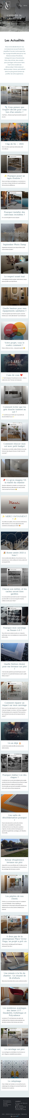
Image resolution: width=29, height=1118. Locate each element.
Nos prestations (7, 1100)
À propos (5, 1103)
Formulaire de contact (20, 1109)
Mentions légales (19, 1108)
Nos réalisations (7, 1104)
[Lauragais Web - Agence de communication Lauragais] (15, 1116)
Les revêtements (7, 1102)
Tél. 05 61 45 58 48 (21, 1107)
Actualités (5, 1105)
